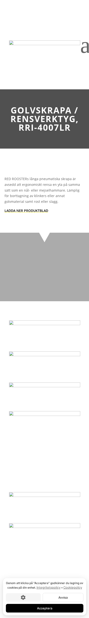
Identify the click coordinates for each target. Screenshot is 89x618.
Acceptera (44, 608)
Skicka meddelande (44, 274)
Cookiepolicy (72, 587)
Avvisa (62, 597)
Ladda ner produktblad (26, 210)
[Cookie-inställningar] (23, 597)
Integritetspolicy (48, 587)
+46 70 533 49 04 (44, 286)
